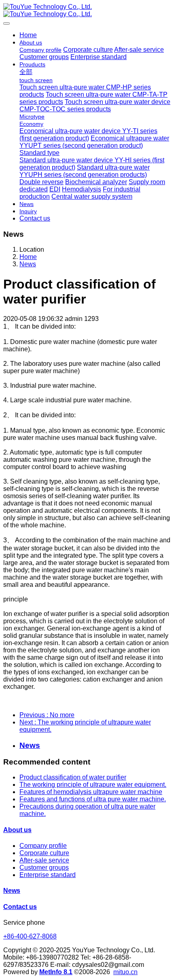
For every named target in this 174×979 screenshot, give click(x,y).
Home (28, 35)
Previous (46, 714)
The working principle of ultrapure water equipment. (92, 784)
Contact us (20, 906)
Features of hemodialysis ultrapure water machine (90, 791)
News (27, 264)
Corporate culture (44, 852)
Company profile (43, 845)
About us (17, 829)
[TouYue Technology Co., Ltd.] (87, 10)
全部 (25, 71)
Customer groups (44, 867)
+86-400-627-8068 (30, 936)
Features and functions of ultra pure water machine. (92, 799)
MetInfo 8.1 (55, 971)
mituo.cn (125, 971)
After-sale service (44, 860)
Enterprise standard (47, 874)
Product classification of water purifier (72, 777)
